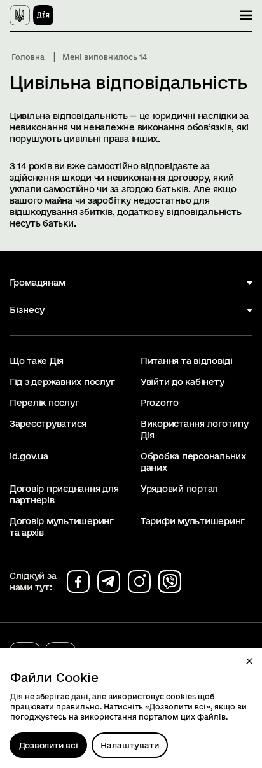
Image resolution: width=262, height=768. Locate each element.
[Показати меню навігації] (246, 15)
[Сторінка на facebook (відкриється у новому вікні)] (78, 581)
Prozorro (160, 403)
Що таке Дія (37, 361)
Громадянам (38, 282)
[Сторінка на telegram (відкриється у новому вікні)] (108, 581)
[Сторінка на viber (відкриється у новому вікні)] (169, 581)
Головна (28, 57)
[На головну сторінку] (31, 15)
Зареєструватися (48, 424)
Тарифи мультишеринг (193, 521)
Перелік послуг (44, 403)
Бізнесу (27, 310)
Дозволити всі (48, 745)
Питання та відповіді (187, 361)
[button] (249, 661)
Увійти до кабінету (182, 382)
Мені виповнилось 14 (104, 57)
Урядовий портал (179, 489)
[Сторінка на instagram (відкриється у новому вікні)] (139, 581)
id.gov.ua (29, 456)
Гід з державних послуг (62, 382)
